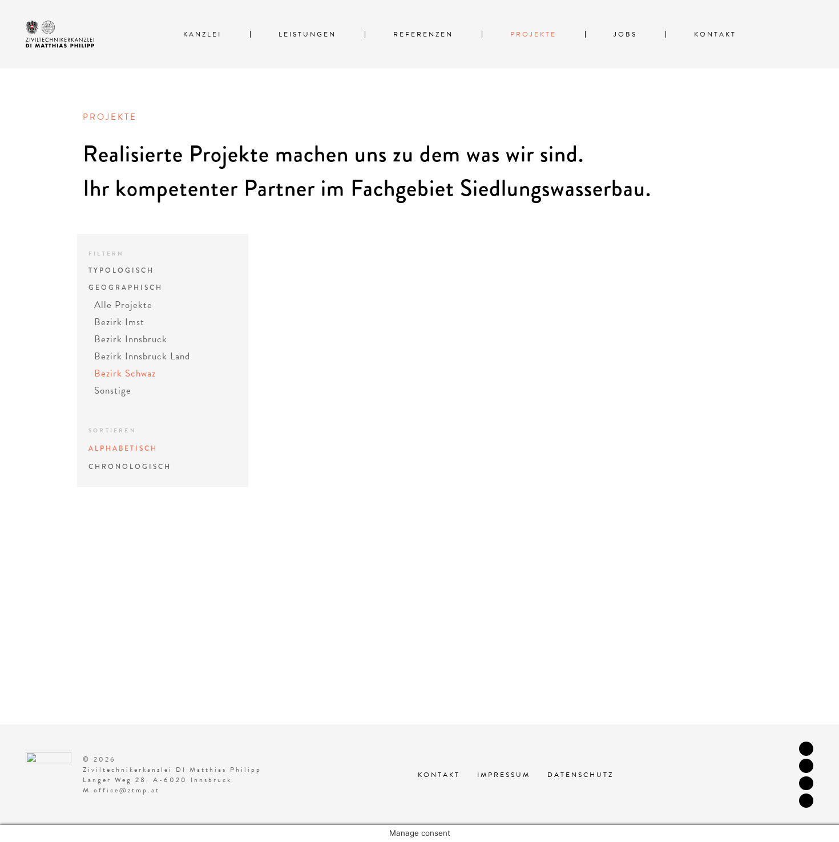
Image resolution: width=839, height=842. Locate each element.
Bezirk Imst (119, 322)
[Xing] (806, 801)
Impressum (503, 775)
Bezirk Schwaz (125, 373)
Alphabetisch (123, 449)
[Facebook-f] (806, 749)
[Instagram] (806, 766)
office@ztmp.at (127, 790)
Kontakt (715, 34)
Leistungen (307, 34)
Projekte (533, 34)
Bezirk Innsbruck (130, 339)
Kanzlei (202, 34)
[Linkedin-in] (806, 783)
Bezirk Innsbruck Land (142, 356)
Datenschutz (580, 775)
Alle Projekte (123, 305)
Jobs (625, 34)
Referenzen (423, 34)
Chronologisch (129, 467)
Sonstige (112, 390)
